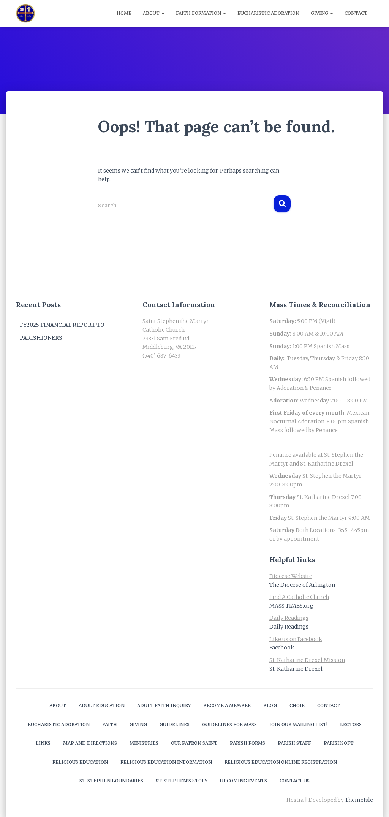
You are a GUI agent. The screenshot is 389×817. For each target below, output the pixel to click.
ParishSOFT (339, 743)
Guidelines (175, 724)
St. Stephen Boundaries (111, 781)
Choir (297, 705)
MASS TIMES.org (291, 605)
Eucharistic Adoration (268, 13)
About (152, 13)
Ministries (144, 743)
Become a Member (227, 705)
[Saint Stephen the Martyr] (25, 13)
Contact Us (295, 781)
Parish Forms (247, 743)
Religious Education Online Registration (281, 762)
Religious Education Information (166, 762)
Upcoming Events (243, 781)
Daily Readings (288, 626)
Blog (270, 705)
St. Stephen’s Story (181, 781)
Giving (320, 13)
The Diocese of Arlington (302, 584)
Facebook (281, 647)
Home (124, 13)
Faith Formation (199, 13)
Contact (356, 13)
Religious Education (80, 762)
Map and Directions (90, 743)
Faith (109, 724)
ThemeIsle (359, 799)
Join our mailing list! (298, 724)
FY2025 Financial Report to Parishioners (62, 331)
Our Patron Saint (194, 743)
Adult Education (102, 705)
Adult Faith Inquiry (164, 705)
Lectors (351, 724)
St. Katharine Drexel (296, 668)
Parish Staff (294, 743)
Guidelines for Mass (229, 724)
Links (43, 743)
